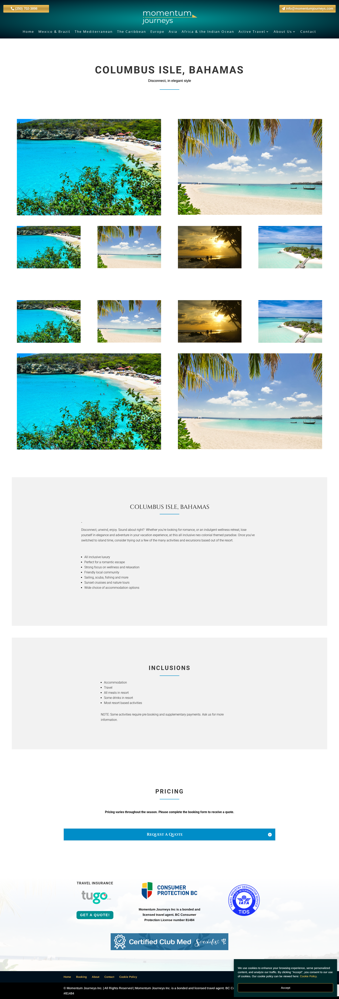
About (95, 976)
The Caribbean (131, 32)
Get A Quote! (95, 915)
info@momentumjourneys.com (309, 8)
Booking (81, 976)
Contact (308, 32)
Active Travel (252, 32)
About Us (283, 32)
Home (28, 32)
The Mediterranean (94, 32)
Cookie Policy (308, 976)
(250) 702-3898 (26, 8)
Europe (157, 32)
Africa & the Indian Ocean (208, 32)
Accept (285, 987)
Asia (173, 32)
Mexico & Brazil (54, 32)
